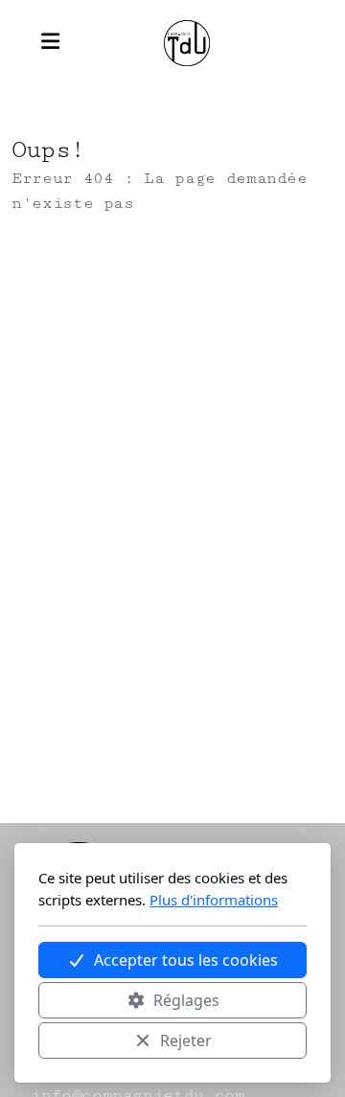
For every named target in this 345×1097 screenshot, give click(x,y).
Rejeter (186, 1040)
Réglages (186, 1000)
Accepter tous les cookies (186, 960)
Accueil (80, 280)
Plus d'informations (214, 899)
